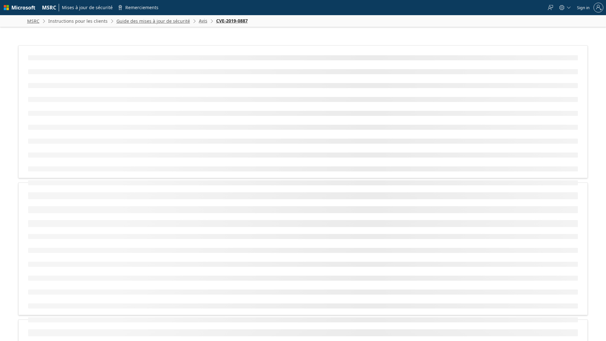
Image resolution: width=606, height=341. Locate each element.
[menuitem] (49, 7)
